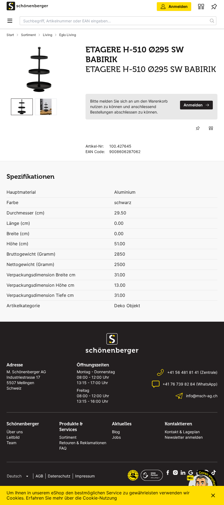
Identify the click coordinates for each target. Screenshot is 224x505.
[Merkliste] (214, 6)
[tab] (22, 106)
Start (10, 35)
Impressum (85, 476)
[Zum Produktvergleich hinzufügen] (210, 128)
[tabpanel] (39, 69)
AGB (39, 476)
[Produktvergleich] (201, 6)
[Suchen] (212, 20)
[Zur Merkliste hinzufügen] (197, 128)
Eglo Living (67, 35)
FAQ (63, 448)
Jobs (116, 437)
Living (47, 35)
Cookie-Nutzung (100, 498)
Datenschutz (59, 476)
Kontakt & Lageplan (182, 431)
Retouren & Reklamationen (82, 442)
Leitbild (13, 437)
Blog (116, 431)
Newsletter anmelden (184, 437)
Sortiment (28, 35)
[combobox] (114, 20)
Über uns (15, 431)
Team (11, 442)
